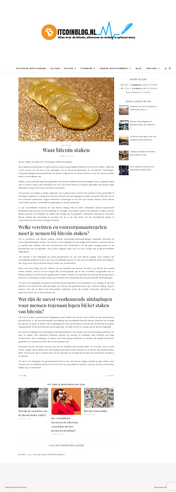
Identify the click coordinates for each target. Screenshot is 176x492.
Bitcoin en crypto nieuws (31, 68)
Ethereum (86, 68)
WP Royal (22, 487)
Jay (24, 375)
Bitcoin (68, 68)
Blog (138, 68)
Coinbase (153, 85)
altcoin (66, 145)
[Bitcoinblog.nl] (88, 32)
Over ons (151, 68)
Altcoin (55, 68)
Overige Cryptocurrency (114, 68)
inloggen (29, 454)
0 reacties (110, 375)
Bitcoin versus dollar (95, 411)
